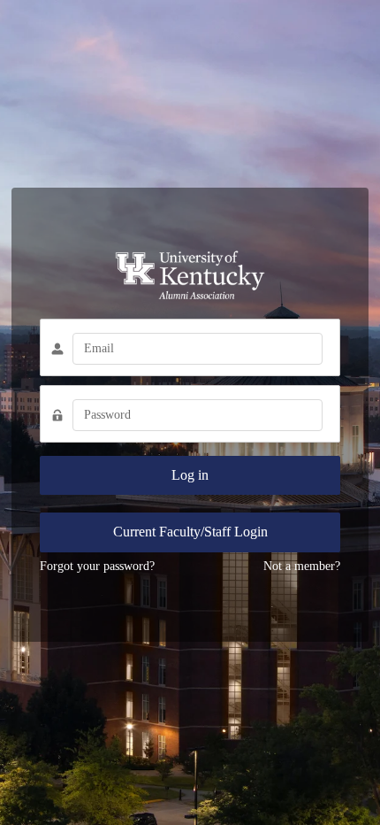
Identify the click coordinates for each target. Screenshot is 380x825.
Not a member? (301, 566)
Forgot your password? (97, 566)
